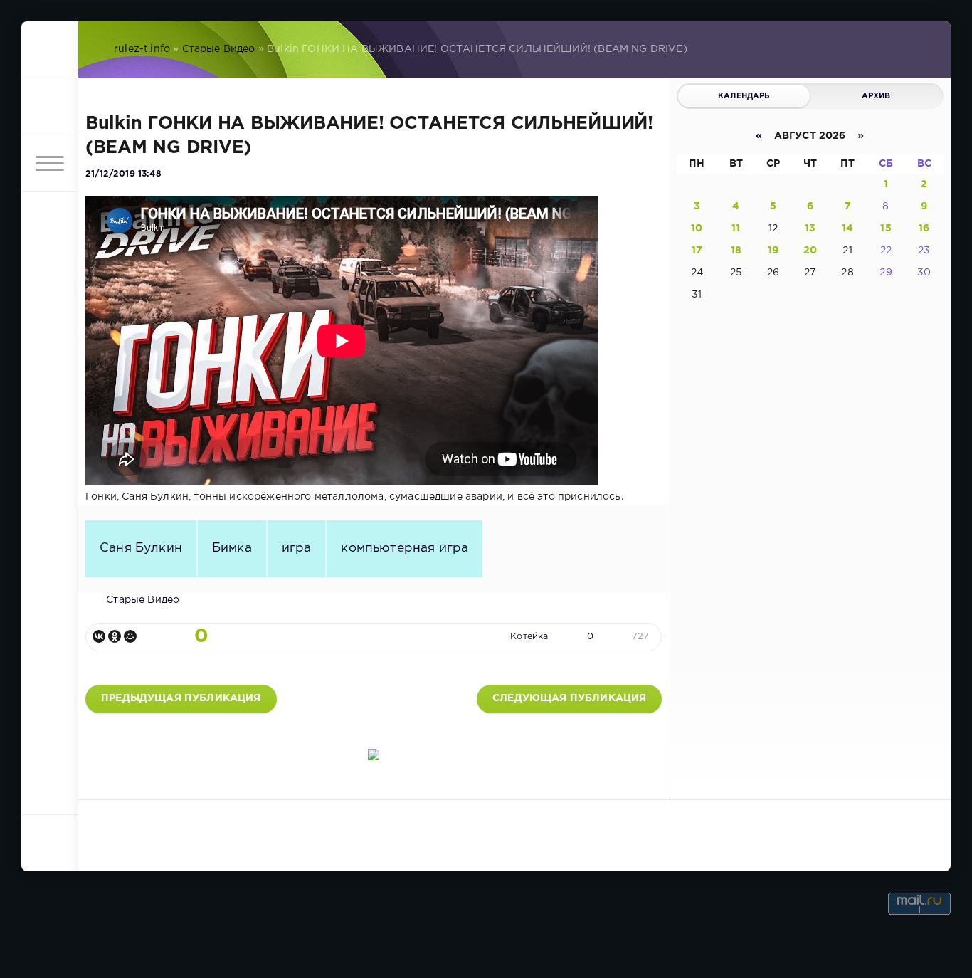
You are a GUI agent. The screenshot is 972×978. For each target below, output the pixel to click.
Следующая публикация (569, 698)
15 (885, 228)
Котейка (529, 637)
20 (810, 250)
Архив (876, 96)
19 (773, 250)
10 (696, 228)
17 (697, 250)
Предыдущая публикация (181, 698)
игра (297, 548)
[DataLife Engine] (49, 49)
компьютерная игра (404, 548)
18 (736, 250)
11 (735, 228)
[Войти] (49, 106)
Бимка (232, 548)
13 (810, 228)
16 (924, 228)
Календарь (744, 96)
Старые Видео (218, 49)
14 (847, 228)
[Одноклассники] (114, 636)
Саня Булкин (141, 548)
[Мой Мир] (130, 636)
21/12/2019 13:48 (123, 174)
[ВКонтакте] (99, 636)
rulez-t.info (142, 49)
